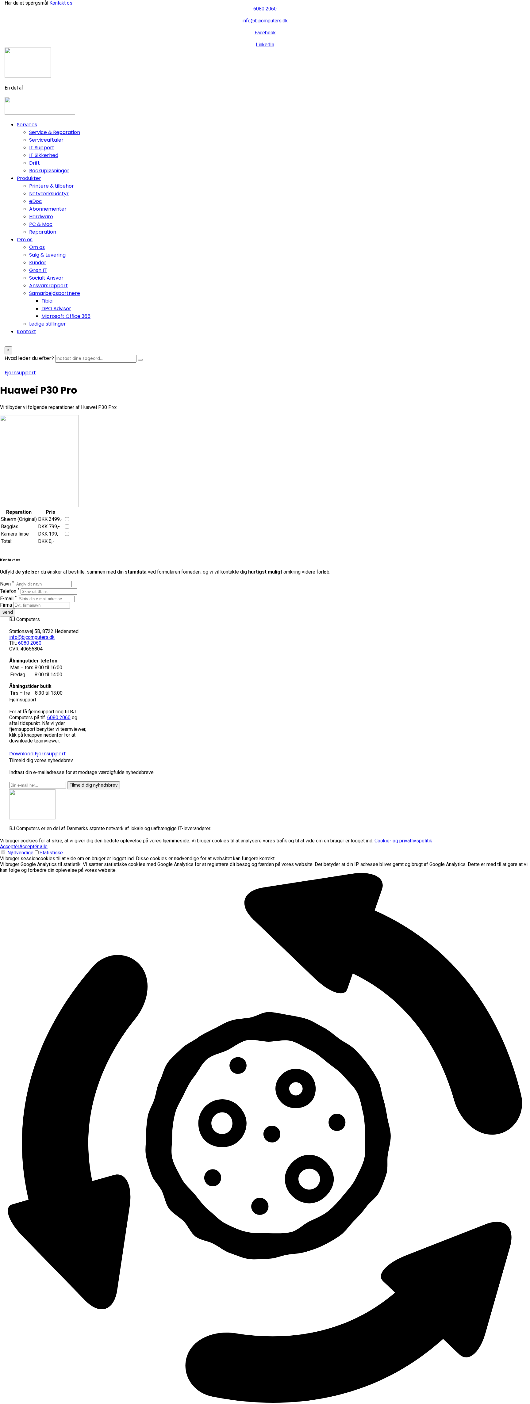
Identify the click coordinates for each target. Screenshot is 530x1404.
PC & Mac (40, 224)
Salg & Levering (47, 254)
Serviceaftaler (46, 139)
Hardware (41, 216)
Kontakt (26, 331)
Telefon (9, 591)
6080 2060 (29, 643)
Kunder (37, 262)
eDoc (35, 201)
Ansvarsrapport (48, 285)
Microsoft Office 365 (65, 316)
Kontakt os (60, 3)
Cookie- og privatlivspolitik (403, 841)
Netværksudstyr (49, 193)
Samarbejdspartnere (54, 293)
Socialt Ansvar (46, 277)
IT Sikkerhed (43, 155)
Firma (6, 605)
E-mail (8, 598)
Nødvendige (19, 853)
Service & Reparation (54, 132)
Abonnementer (48, 208)
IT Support (41, 147)
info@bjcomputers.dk (32, 637)
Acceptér (9, 846)
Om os (25, 239)
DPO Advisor (56, 308)
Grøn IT (38, 270)
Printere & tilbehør (51, 185)
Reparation (42, 231)
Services (27, 124)
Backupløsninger (49, 170)
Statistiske (51, 853)
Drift (34, 162)
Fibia (46, 300)
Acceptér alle (33, 846)
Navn (7, 584)
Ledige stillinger (47, 323)
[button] (265, 1138)
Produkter (29, 178)
